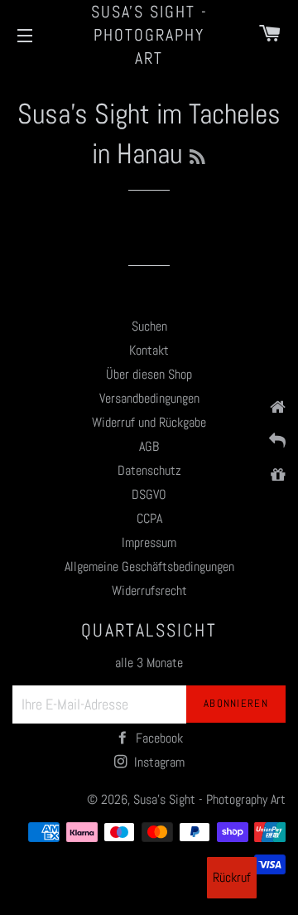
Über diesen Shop (149, 374)
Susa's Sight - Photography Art (149, 35)
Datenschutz (149, 470)
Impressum (149, 542)
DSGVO (149, 494)
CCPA (149, 518)
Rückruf (232, 877)
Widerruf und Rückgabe (149, 422)
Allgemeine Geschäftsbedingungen (149, 566)
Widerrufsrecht (149, 590)
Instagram (158, 762)
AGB (149, 446)
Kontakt (149, 350)
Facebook (157, 738)
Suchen (149, 326)
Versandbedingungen (149, 398)
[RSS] (197, 157)
